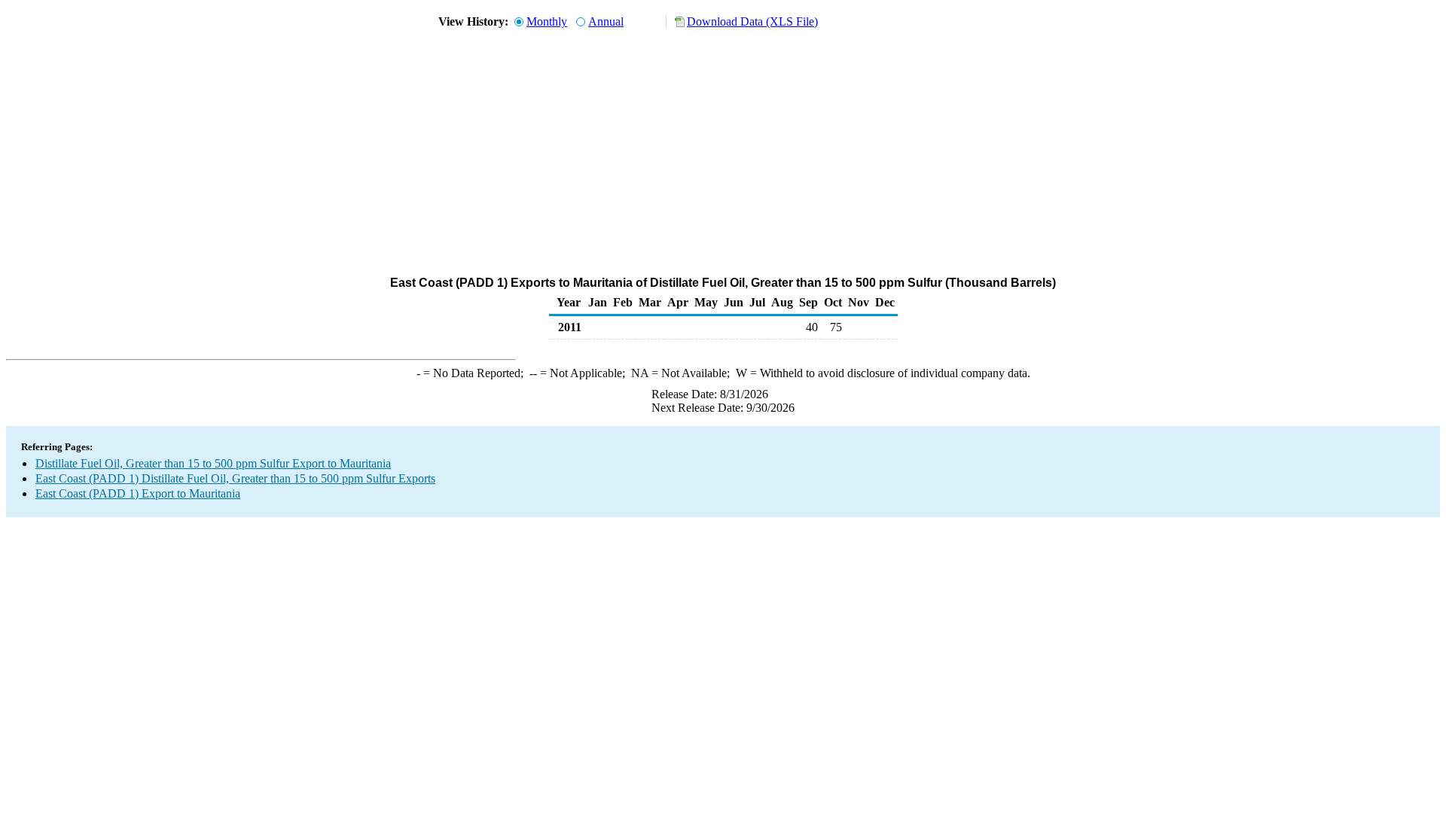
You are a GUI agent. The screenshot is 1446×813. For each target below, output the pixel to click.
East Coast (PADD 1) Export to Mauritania (137, 493)
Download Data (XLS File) (752, 21)
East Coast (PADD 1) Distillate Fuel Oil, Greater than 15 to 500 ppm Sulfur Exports (235, 478)
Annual (606, 21)
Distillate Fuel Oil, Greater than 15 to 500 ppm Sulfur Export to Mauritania (213, 463)
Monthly (546, 21)
